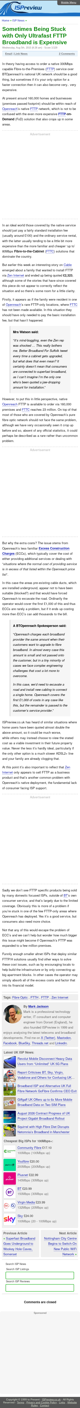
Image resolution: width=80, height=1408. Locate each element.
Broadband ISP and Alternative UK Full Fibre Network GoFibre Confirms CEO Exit (47, 1088)
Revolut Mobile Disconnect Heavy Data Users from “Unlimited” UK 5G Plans (44, 1061)
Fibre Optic (20, 997)
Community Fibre (29, 1147)
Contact (44, 1405)
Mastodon (64, 1037)
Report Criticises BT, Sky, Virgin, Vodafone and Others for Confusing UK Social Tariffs (44, 1077)
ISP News (18, 20)
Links (62, 1402)
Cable (68, 264)
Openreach (9, 108)
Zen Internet (15, 275)
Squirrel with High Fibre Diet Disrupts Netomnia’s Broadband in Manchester (43, 1129)
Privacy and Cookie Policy (41, 1402)
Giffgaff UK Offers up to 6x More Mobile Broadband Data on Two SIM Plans (44, 1102)
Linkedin (61, 1043)
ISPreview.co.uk (51, 1399)
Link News (21, 53)
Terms (20, 1402)
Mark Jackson (38, 1006)
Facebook (10, 1043)
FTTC (50, 251)
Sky (20, 1215)
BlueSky (24, 1043)
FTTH (34, 997)
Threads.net (40, 1043)
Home (5, 20)
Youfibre (23, 1161)
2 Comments (67, 53)
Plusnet (22, 1174)
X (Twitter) (48, 1037)
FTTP (50, 68)
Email (8, 53)
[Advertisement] (40, 177)
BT (66, 895)
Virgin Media (26, 1202)
